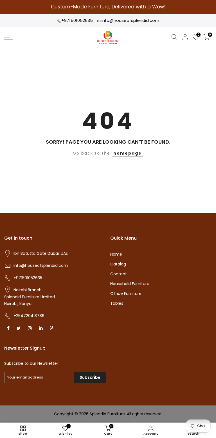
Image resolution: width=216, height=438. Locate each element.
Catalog (118, 264)
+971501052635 (77, 20)
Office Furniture (125, 293)
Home (116, 254)
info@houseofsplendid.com (130, 20)
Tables (116, 303)
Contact (118, 274)
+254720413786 (29, 315)
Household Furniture (129, 283)
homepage (127, 153)
